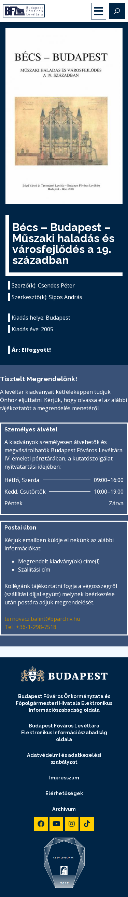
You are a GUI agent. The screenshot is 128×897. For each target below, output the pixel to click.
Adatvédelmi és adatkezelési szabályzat (64, 758)
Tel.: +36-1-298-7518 (30, 627)
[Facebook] (41, 824)
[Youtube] (56, 824)
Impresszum (64, 777)
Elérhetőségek (64, 793)
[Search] (117, 11)
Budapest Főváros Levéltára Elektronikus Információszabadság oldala (64, 732)
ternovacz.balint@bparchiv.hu (42, 618)
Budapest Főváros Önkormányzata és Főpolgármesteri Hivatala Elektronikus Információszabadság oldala (64, 703)
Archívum (64, 809)
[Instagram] (72, 824)
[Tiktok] (87, 824)
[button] (98, 11)
